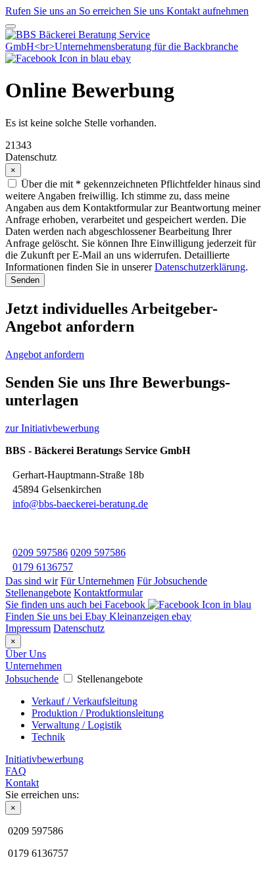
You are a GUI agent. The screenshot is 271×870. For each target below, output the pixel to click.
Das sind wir (31, 580)
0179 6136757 (42, 567)
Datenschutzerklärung (200, 266)
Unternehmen (33, 665)
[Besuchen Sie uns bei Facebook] (58, 58)
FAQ (15, 771)
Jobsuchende (32, 678)
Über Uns (25, 653)
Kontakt (22, 782)
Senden (25, 280)
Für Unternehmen (97, 580)
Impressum (28, 628)
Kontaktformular (108, 592)
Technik (48, 736)
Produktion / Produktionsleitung (98, 713)
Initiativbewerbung (44, 759)
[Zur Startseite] (135, 46)
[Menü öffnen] (10, 26)
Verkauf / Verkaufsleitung (84, 701)
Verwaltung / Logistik (77, 724)
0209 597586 (40, 552)
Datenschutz (79, 628)
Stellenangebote (38, 592)
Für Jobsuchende (172, 580)
